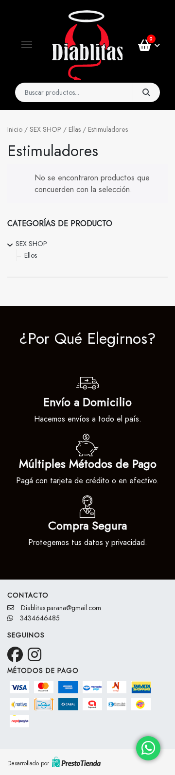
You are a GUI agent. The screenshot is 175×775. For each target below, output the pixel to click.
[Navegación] (26, 45)
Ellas (75, 129)
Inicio (14, 129)
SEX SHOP (45, 129)
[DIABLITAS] (87, 45)
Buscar (146, 92)
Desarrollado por (28, 763)
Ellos (30, 255)
